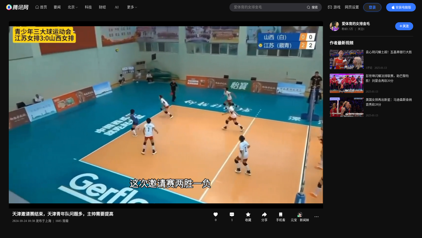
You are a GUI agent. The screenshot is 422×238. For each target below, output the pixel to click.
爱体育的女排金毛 (356, 24)
